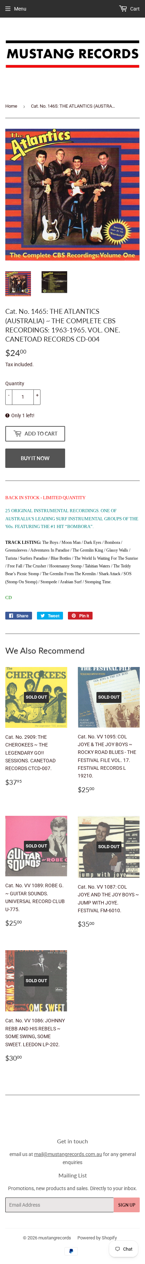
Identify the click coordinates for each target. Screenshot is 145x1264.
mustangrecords (54, 1237)
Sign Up (126, 1205)
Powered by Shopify (97, 1237)
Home (11, 106)
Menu (20, 9)
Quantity (14, 383)
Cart (134, 9)
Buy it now (35, 458)
